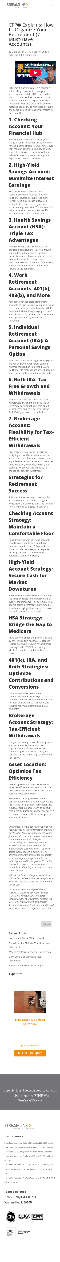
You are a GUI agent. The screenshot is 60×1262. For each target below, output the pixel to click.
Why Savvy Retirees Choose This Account (30, 951)
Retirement (14, 54)
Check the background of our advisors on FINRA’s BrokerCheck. (30, 1095)
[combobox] (25, 924)
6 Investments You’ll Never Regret (26, 965)
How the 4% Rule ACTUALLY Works (27, 938)
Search (46, 923)
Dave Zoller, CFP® (21, 51)
